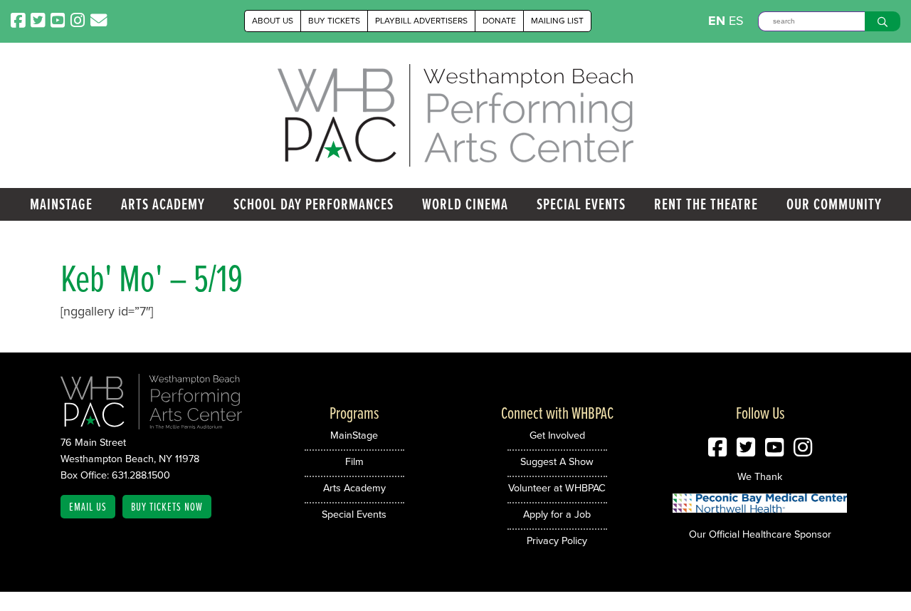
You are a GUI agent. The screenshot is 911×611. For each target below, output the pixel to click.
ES (736, 20)
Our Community (834, 204)
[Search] (882, 21)
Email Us (88, 506)
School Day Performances (313, 204)
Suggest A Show (557, 461)
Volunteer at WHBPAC (557, 488)
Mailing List (557, 20)
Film (354, 461)
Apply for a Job (557, 514)
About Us (272, 20)
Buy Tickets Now (167, 506)
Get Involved (557, 435)
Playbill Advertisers (421, 20)
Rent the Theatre (706, 204)
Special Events (581, 204)
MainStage (61, 204)
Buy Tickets (334, 20)
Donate (499, 20)
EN (716, 20)
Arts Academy (163, 204)
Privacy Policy (557, 540)
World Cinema (465, 204)
